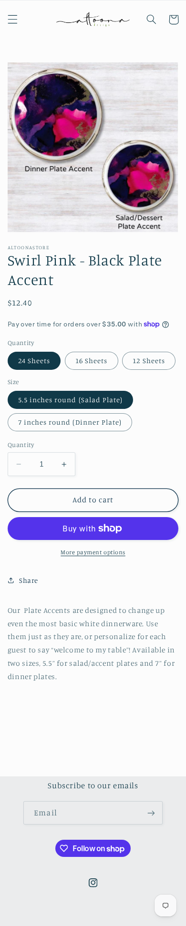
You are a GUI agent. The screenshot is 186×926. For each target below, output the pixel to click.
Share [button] (28, 580)
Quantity (21, 444)
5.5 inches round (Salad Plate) (70, 400)
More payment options (93, 552)
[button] (12, 20)
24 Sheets (34, 360)
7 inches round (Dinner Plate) (70, 422)
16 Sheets (91, 360)
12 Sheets (149, 360)
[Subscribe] (151, 812)
